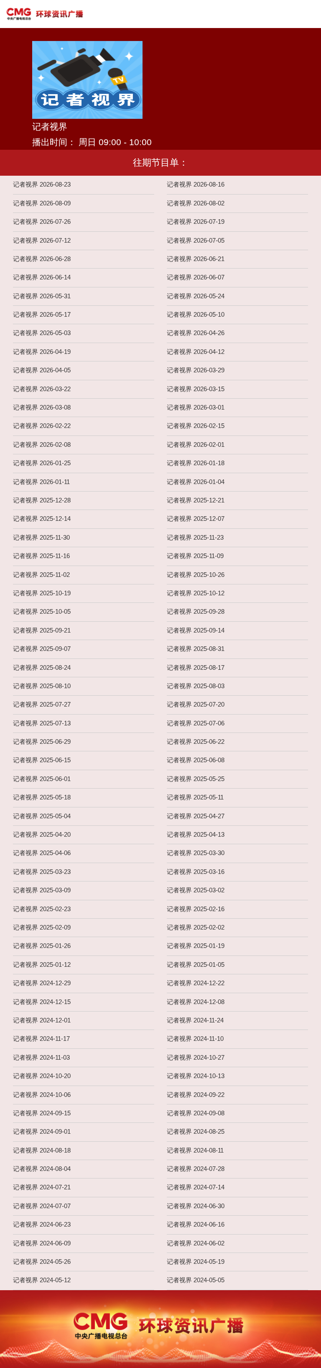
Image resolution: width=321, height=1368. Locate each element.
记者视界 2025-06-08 (195, 760)
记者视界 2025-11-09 (195, 556)
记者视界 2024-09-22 (195, 1094)
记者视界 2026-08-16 (195, 184)
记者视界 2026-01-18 (195, 463)
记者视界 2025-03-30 (195, 853)
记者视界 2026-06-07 (195, 277)
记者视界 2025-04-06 (42, 853)
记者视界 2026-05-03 (42, 333)
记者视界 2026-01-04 (195, 482)
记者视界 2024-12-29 (42, 983)
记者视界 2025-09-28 (195, 611)
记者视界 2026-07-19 (195, 221)
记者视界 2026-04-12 (195, 351)
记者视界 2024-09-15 (42, 1113)
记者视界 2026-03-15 (195, 389)
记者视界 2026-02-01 (195, 444)
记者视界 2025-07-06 (195, 723)
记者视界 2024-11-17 (41, 1038)
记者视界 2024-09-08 (195, 1113)
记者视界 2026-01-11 (41, 482)
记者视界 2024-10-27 (195, 1057)
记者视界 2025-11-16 (41, 556)
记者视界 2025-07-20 (195, 704)
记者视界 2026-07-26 (42, 221)
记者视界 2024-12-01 (42, 1020)
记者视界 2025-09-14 (195, 630)
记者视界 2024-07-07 (42, 1206)
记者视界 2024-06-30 (195, 1206)
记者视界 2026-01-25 (42, 463)
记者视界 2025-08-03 (195, 686)
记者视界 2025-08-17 (195, 667)
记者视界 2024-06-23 (42, 1224)
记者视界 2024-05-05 (195, 1280)
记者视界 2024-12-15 (42, 1002)
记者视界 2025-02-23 (42, 909)
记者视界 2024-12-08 (195, 1002)
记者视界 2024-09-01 (42, 1131)
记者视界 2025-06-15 (42, 760)
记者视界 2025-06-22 (195, 741)
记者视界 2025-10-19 (42, 593)
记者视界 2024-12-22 (195, 983)
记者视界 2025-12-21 (195, 500)
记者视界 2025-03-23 (42, 871)
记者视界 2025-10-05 (42, 611)
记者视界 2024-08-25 (195, 1131)
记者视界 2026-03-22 (42, 389)
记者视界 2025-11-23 (195, 537)
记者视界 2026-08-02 (195, 203)
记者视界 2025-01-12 (42, 964)
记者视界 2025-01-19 (195, 946)
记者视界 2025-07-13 (42, 723)
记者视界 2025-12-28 (42, 500)
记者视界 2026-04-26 (195, 333)
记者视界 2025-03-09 (42, 890)
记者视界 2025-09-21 (42, 630)
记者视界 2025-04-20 (42, 834)
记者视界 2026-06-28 (42, 259)
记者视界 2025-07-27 (42, 704)
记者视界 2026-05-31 (42, 296)
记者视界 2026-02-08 (42, 444)
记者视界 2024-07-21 (42, 1187)
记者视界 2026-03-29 (195, 370)
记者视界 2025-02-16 (195, 909)
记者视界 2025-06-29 (42, 741)
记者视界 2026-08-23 (42, 184)
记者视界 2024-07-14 (195, 1187)
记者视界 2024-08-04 (42, 1169)
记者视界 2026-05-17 (42, 314)
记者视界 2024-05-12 (42, 1280)
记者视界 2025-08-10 (42, 686)
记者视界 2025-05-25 (195, 779)
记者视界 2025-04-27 (195, 816)
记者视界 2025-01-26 (42, 946)
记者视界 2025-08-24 (42, 667)
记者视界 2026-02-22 (42, 426)
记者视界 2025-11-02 (41, 574)
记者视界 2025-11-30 (41, 537)
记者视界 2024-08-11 (195, 1150)
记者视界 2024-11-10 (195, 1038)
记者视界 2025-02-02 (195, 927)
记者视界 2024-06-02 (195, 1243)
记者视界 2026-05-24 (195, 296)
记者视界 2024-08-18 (42, 1150)
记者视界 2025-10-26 (195, 574)
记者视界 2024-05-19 (195, 1261)
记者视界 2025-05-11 (195, 797)
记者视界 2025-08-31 (195, 649)
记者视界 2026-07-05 (195, 240)
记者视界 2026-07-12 (42, 240)
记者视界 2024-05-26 (42, 1261)
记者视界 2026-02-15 (195, 426)
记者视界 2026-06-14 (42, 277)
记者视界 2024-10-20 (42, 1076)
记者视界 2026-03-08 (42, 407)
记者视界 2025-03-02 (195, 890)
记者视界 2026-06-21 (195, 259)
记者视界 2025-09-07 (42, 649)
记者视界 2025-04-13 (195, 834)
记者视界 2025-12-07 (195, 518)
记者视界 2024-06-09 (42, 1243)
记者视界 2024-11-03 (41, 1057)
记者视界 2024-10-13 (195, 1076)
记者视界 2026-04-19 (42, 351)
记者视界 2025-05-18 (42, 797)
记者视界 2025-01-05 (195, 964)
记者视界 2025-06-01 (42, 779)
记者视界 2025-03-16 (195, 871)
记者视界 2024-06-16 (195, 1224)
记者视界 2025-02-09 (42, 927)
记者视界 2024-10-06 (42, 1094)
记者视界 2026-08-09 (42, 203)
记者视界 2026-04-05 (42, 370)
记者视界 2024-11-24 (195, 1020)
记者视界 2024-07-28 (195, 1169)
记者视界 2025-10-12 (195, 593)
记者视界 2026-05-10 (195, 314)
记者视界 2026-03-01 (195, 407)
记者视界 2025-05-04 (42, 816)
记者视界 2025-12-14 (42, 518)
